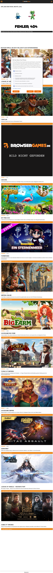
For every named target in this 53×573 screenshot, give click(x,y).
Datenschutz (26, 572)
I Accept (37, 91)
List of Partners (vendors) (17, 88)
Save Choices (16, 91)
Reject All (30, 91)
